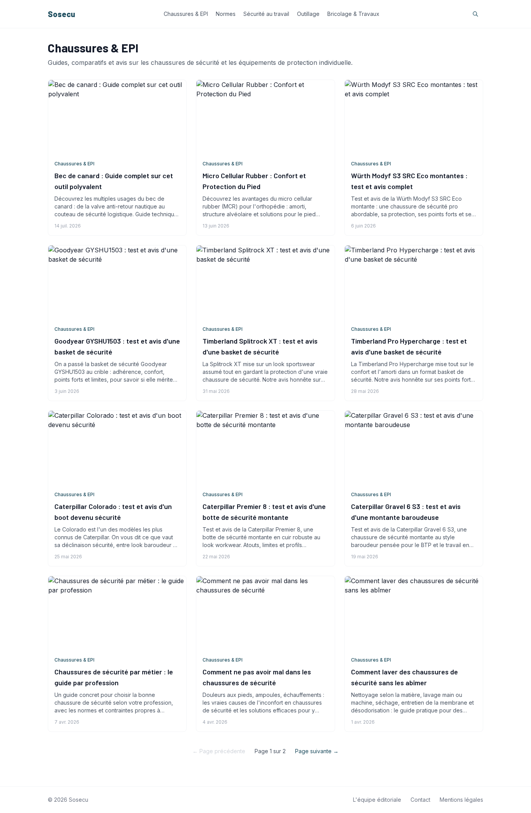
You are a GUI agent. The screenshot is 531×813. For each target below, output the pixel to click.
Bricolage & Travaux (353, 13)
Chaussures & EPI (186, 13)
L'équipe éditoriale (377, 799)
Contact (420, 799)
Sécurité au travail (266, 13)
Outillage (308, 13)
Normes (226, 13)
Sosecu (61, 14)
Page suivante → (317, 751)
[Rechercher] (475, 14)
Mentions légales (461, 799)
